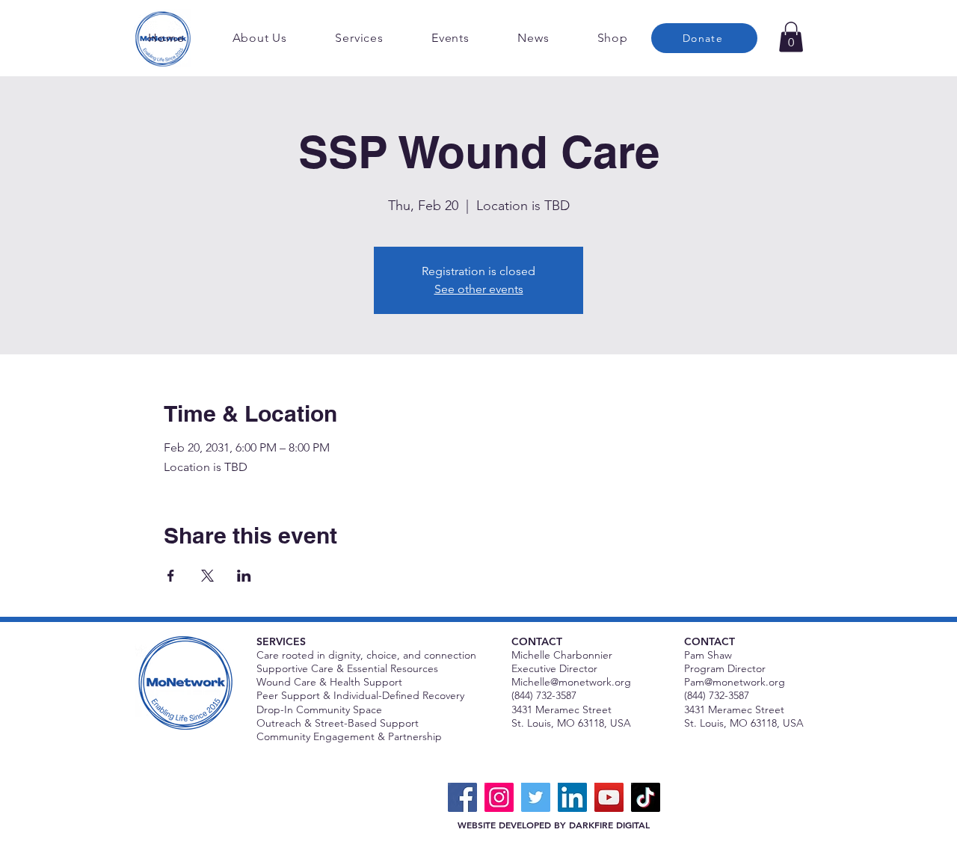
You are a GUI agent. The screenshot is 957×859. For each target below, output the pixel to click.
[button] (791, 37)
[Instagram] (499, 797)
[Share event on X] (207, 576)
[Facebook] (462, 797)
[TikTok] (645, 797)
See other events (478, 289)
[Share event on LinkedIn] (244, 576)
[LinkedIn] (572, 797)
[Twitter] (535, 797)
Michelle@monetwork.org (571, 682)
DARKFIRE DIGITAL (609, 825)
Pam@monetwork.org (734, 682)
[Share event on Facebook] (171, 576)
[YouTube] (609, 797)
